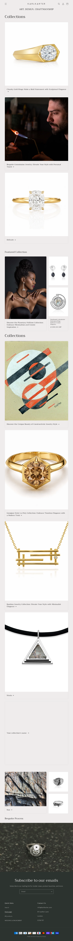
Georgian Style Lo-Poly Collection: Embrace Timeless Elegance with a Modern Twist (36, 514)
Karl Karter (33, 936)
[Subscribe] (51, 891)
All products (8, 916)
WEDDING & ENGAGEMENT (13, 920)
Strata (9, 695)
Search (7, 907)
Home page (8, 912)
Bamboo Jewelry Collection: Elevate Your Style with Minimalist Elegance (34, 605)
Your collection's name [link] (17, 733)
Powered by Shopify (41, 936)
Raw (8, 810)
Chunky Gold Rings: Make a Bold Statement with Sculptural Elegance (36, 89)
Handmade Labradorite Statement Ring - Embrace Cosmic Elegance (57, 322)
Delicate (10, 240)
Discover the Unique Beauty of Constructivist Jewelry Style (32, 424)
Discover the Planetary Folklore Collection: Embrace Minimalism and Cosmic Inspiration (25, 325)
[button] (6, 4)
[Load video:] (36, 847)
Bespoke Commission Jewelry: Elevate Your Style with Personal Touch (34, 165)
